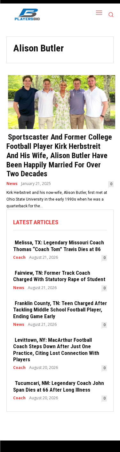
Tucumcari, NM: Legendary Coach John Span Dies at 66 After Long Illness (58, 386)
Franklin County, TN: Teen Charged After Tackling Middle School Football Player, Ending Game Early (60, 309)
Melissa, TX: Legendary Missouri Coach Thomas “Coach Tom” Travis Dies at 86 (58, 245)
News (12, 184)
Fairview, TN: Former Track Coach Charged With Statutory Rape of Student (59, 276)
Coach (19, 257)
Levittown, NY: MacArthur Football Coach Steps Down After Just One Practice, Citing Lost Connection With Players (56, 350)
